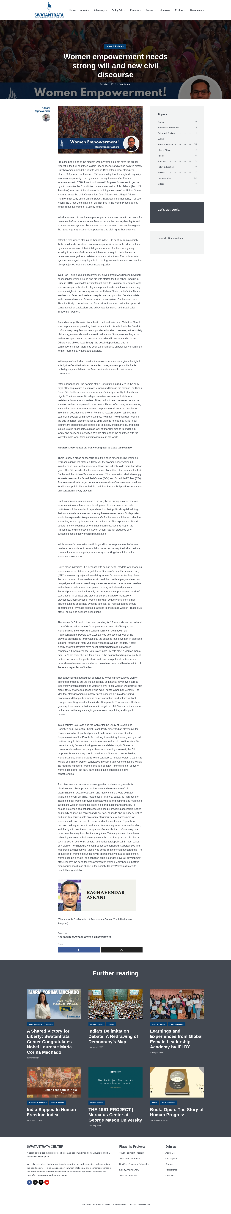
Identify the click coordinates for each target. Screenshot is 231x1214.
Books (161, 122)
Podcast (162, 161)
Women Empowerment (97, 936)
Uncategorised (165, 178)
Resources (196, 10)
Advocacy (99, 10)
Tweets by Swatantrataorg (171, 238)
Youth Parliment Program (131, 1153)
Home (72, 10)
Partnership (171, 1169)
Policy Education (166, 167)
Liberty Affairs (164, 150)
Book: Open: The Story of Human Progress (177, 1112)
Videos (161, 184)
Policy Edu (117, 10)
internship (170, 1175)
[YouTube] (46, 1182)
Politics (161, 172)
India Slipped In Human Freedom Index (51, 1112)
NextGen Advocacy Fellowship (134, 1164)
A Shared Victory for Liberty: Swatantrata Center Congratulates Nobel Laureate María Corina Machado (49, 1042)
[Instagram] (41, 1182)
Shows (149, 10)
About (83, 10)
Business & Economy (168, 127)
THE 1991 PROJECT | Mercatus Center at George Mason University (115, 1114)
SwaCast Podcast (128, 1175)
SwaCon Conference (129, 1158)
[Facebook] (29, 1182)
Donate (169, 1164)
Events (161, 139)
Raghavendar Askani (70, 936)
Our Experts (171, 1158)
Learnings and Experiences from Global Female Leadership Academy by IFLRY (176, 1039)
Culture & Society (166, 133)
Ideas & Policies (115, 46)
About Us (170, 1153)
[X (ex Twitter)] (35, 1182)
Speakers (165, 10)
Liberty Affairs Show (129, 1169)
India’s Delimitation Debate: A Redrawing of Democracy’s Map (113, 1036)
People (161, 155)
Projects (134, 10)
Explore (179, 10)
